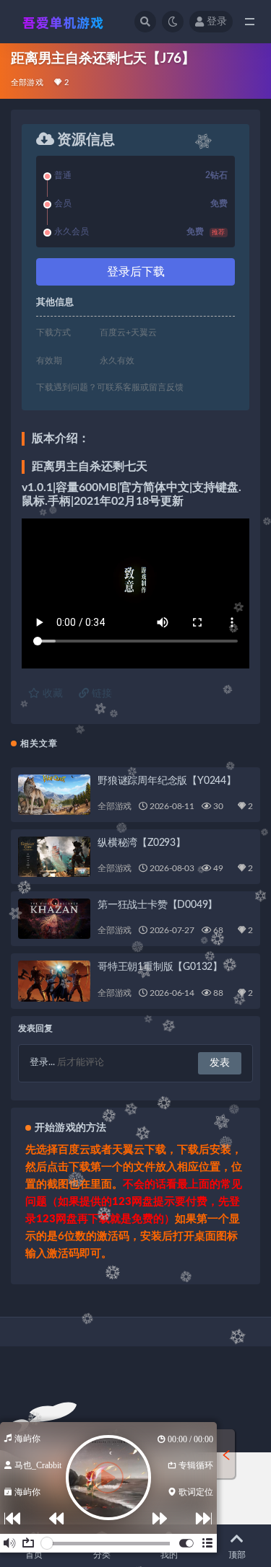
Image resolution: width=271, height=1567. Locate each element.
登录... (42, 1062)
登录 (217, 22)
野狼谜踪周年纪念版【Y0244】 (167, 781)
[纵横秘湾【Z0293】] (54, 857)
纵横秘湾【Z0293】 (142, 843)
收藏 (51, 694)
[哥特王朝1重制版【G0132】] (54, 981)
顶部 (237, 1554)
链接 (100, 694)
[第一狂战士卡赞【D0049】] (54, 919)
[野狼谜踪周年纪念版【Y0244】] (54, 794)
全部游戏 (27, 83)
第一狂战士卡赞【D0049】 (158, 905)
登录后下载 (136, 272)
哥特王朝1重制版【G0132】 (160, 967)
